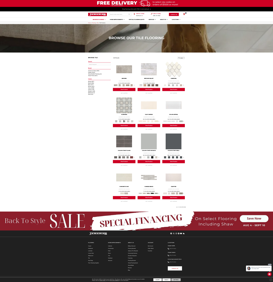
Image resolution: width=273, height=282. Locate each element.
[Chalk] (149, 105)
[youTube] (181, 234)
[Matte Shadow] (124, 141)
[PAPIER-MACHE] (173, 177)
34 (181, 207)
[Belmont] (120, 121)
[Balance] (149, 141)
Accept (158, 279)
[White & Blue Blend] (173, 85)
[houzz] (183, 234)
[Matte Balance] (148, 157)
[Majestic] (128, 121)
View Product (124, 89)
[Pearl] (173, 105)
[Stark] (152, 193)
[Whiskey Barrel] (145, 85)
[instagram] (176, 234)
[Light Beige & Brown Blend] (181, 85)
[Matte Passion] (131, 157)
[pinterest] (178, 234)
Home (89, 22)
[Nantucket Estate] (149, 85)
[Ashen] (127, 85)
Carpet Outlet (171, 245)
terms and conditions (114, 280)
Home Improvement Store (174, 259)
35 (183, 207)
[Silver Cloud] (181, 121)
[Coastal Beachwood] (149, 69)
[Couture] (124, 121)
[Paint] (156, 121)
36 (185, 207)
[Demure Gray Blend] (169, 85)
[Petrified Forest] (153, 85)
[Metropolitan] (124, 105)
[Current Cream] (124, 177)
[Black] (152, 157)
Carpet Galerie (171, 252)
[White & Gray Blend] (177, 85)
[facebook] (171, 234)
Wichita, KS (139, 15)
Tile (97, 22)
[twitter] (173, 234)
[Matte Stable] (156, 157)
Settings (175, 279)
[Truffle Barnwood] (157, 85)
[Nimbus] (124, 69)
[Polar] (149, 177)
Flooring (94, 22)
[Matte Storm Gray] (123, 157)
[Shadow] (173, 141)
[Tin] (148, 193)
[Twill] (173, 193)
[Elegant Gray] (126, 193)
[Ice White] (144, 157)
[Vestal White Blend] (173, 69)
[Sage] (156, 193)
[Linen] (144, 193)
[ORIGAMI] (181, 193)
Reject (166, 279)
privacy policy (103, 280)
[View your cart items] (184, 14)
